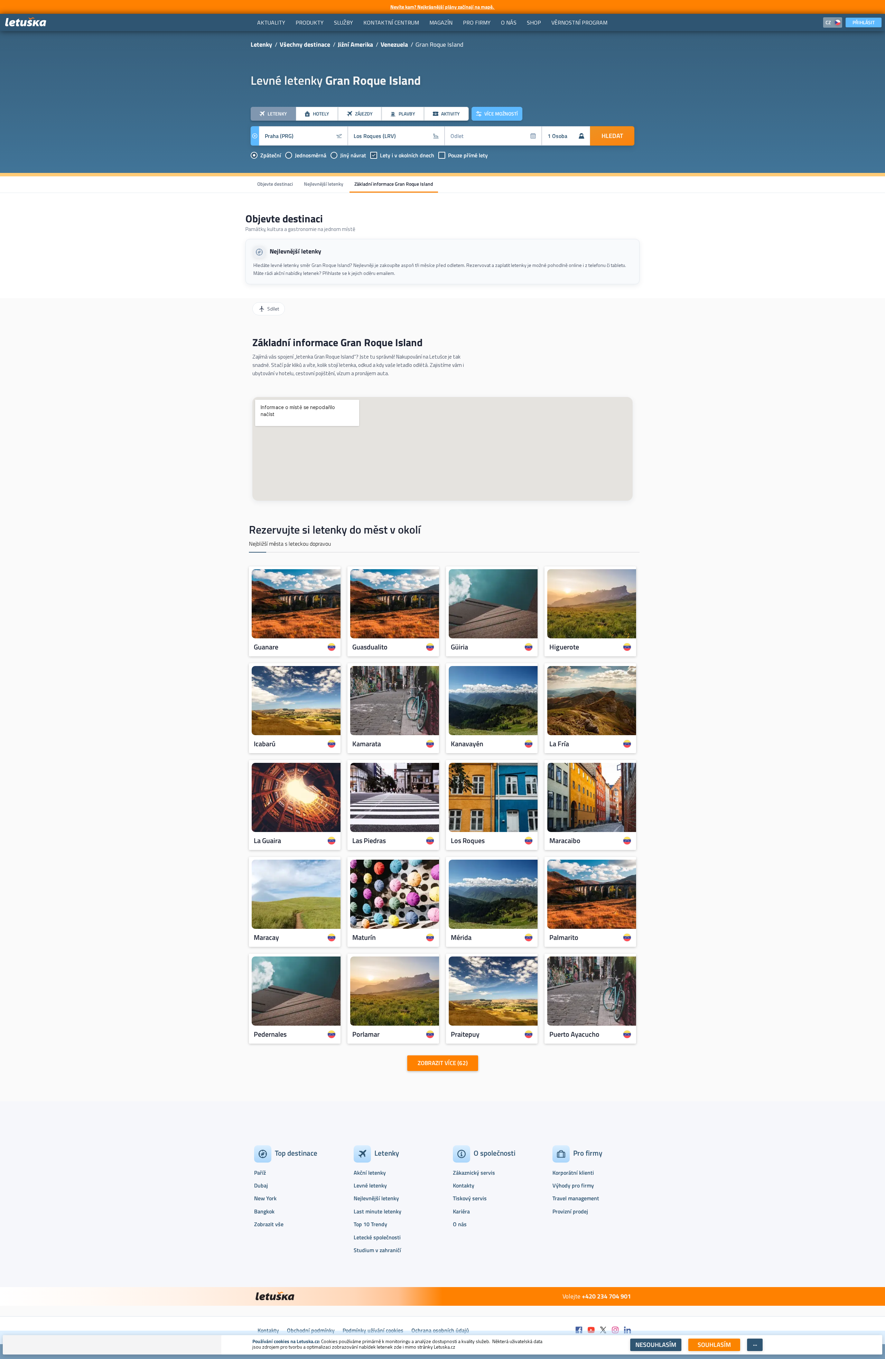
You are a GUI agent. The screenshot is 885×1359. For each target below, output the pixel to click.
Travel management (575, 1198)
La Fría (559, 743)
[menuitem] (271, 22)
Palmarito (563, 937)
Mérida (461, 937)
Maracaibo (564, 840)
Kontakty (463, 1185)
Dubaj (261, 1185)
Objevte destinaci (275, 183)
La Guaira (267, 840)
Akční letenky (370, 1172)
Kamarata (366, 743)
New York (265, 1198)
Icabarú (265, 743)
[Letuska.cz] (26, 22)
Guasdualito (370, 646)
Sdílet (273, 308)
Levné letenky (370, 1185)
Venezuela (394, 44)
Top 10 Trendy (370, 1224)
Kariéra (461, 1211)
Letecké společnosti (377, 1237)
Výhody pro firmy (573, 1185)
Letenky (261, 44)
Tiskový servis (470, 1198)
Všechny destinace (305, 44)
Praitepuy (465, 1034)
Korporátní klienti (573, 1172)
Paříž (260, 1172)
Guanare (266, 646)
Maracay (266, 937)
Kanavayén (467, 743)
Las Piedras (369, 840)
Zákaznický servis (474, 1172)
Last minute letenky (377, 1211)
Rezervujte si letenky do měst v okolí (335, 529)
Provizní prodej (570, 1211)
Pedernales (270, 1034)
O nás (460, 1224)
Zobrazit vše (268, 1224)
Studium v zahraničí (377, 1250)
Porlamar (366, 1034)
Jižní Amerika (355, 44)
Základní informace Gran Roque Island (393, 183)
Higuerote (564, 646)
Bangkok (264, 1211)
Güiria (459, 646)
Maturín (364, 937)
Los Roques (468, 840)
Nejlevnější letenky (323, 183)
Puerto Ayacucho (574, 1034)
